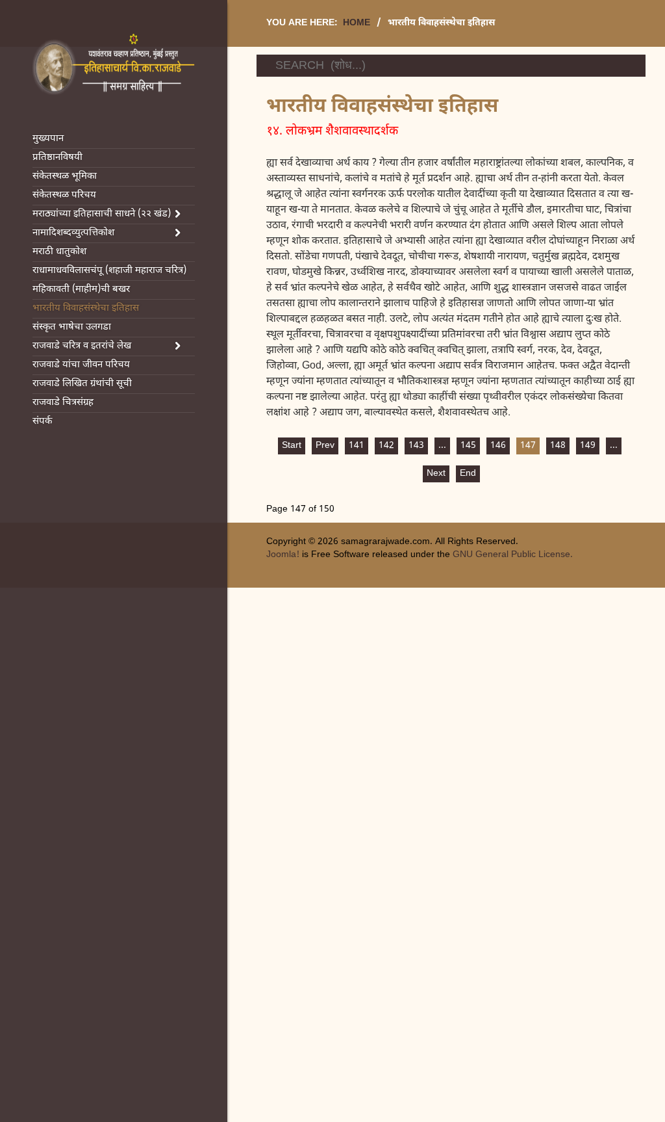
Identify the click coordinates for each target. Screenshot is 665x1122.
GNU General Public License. (513, 555)
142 (386, 445)
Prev (325, 445)
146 (498, 445)
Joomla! (282, 555)
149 (588, 445)
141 (356, 445)
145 (468, 445)
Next (436, 473)
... (442, 445)
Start (291, 445)
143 (416, 445)
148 (558, 445)
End (468, 473)
